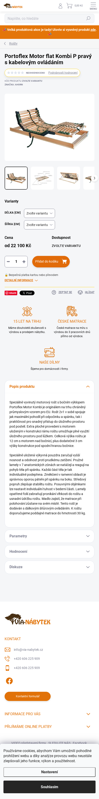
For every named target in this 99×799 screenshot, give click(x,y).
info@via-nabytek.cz (28, 649)
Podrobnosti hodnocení (63, 72)
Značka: (14, 84)
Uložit (12, 293)
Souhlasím (49, 787)
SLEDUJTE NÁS (59, 743)
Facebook (80, 743)
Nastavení (49, 772)
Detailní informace (19, 280)
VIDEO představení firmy (28, 743)
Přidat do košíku (46, 261)
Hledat (88, 18)
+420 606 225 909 (27, 658)
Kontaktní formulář (28, 696)
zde (93, 30)
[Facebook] (9, 680)
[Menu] (93, 6)
